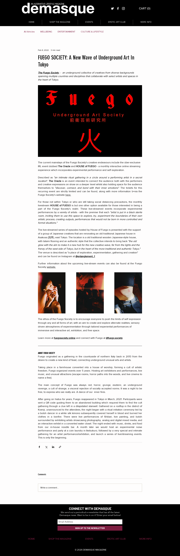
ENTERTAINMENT (66, 31)
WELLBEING (46, 31)
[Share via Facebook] (39, 447)
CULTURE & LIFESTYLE (92, 31)
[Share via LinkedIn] (53, 447)
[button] (145, 8)
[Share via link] (60, 447)
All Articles (29, 31)
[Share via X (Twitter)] (46, 447)
